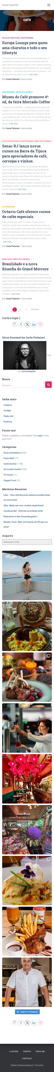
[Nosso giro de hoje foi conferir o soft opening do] (27, 779)
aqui (40, 435)
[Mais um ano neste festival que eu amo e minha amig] (27, 829)
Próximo (35, 310)
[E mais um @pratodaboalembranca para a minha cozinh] (27, 626)
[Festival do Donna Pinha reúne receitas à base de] (27, 677)
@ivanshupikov (29, 371)
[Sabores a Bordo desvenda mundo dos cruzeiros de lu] (27, 575)
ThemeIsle (38, 1065)
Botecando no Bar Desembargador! (20, 516)
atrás (26, 79)
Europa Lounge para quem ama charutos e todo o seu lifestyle (25, 47)
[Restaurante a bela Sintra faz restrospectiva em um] (27, 880)
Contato (7, 410)
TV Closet (8, 475)
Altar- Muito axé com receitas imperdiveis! (24, 505)
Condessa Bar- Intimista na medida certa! (23, 511)
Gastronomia (27, 38)
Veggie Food (10, 480)
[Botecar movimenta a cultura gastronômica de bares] (27, 931)
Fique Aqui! (7, 259)
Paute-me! (8, 416)
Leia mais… (34, 74)
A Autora (8, 405)
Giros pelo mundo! (24, 92)
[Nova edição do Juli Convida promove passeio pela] (27, 728)
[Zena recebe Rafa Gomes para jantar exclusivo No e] (27, 982)
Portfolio (8, 422)
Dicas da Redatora (11, 38)
